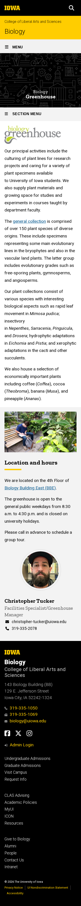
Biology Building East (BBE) (30, 488)
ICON (9, 816)
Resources (13, 823)
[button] (71, 8)
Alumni (10, 846)
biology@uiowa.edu (28, 720)
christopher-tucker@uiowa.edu (39, 621)
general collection (29, 221)
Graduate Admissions (22, 765)
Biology (14, 31)
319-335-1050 (24, 708)
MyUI (9, 809)
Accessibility (15, 893)
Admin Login (22, 744)
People (10, 853)
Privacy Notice (13, 887)
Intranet (11, 867)
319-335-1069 (24, 714)
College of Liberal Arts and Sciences (32, 21)
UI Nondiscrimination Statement (47, 887)
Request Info (15, 779)
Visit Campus (15, 772)
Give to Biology (17, 839)
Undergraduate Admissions (27, 758)
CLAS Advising (16, 795)
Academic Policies (20, 802)
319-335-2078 (24, 628)
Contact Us (14, 860)
